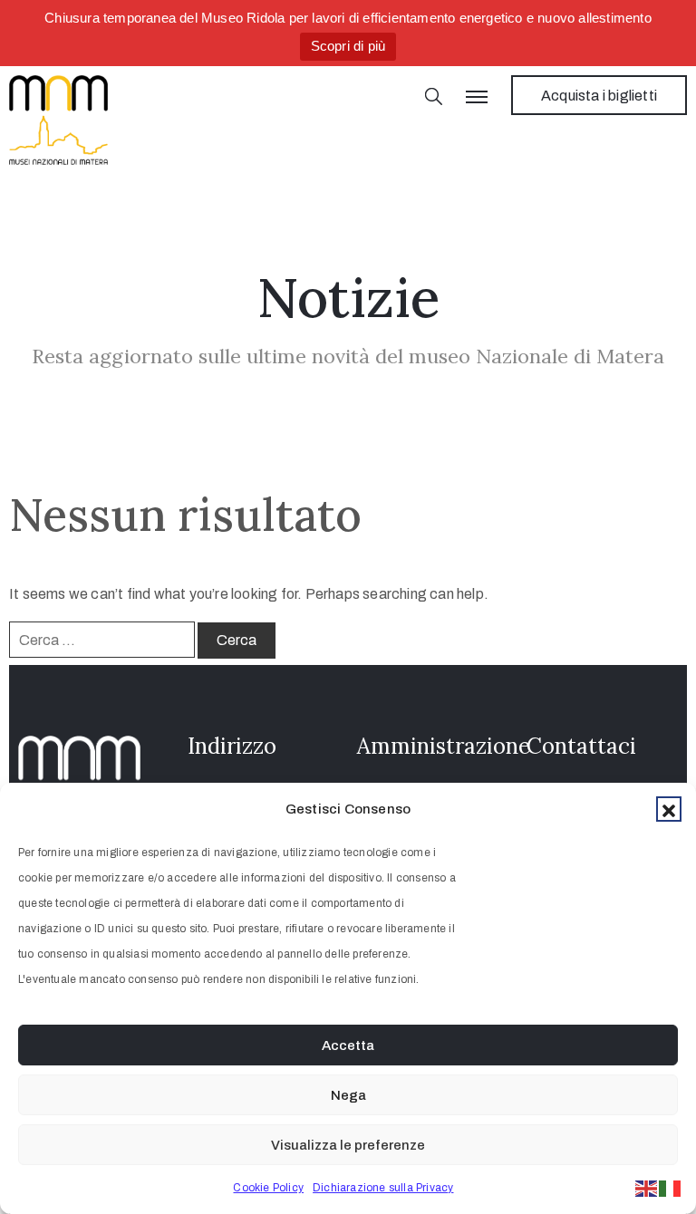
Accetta (348, 1045)
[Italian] (670, 1187)
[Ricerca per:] (102, 639)
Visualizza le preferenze (348, 1145)
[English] (647, 1187)
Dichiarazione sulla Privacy (383, 1187)
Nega (348, 1095)
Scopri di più (348, 45)
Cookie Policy (268, 1187)
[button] (669, 809)
